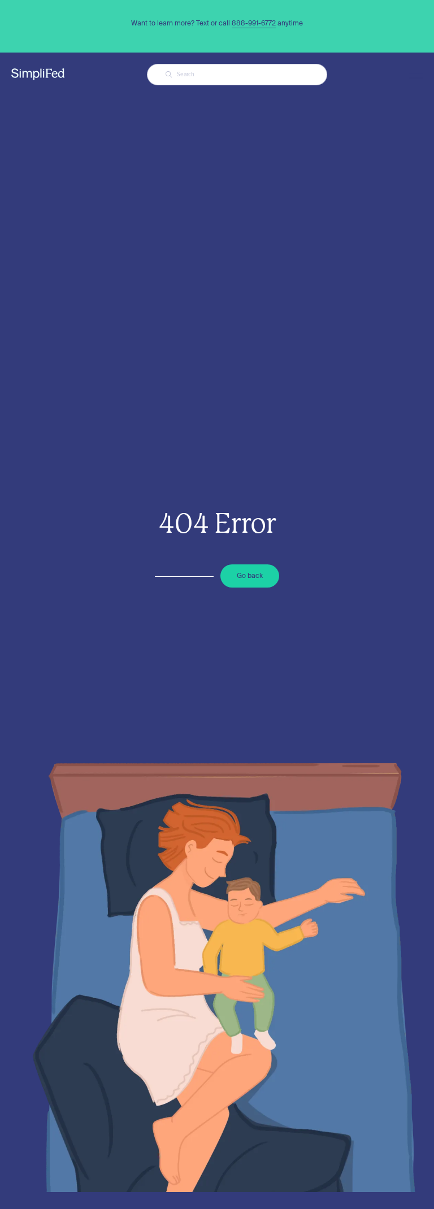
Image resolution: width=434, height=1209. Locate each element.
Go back (250, 575)
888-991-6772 (254, 23)
